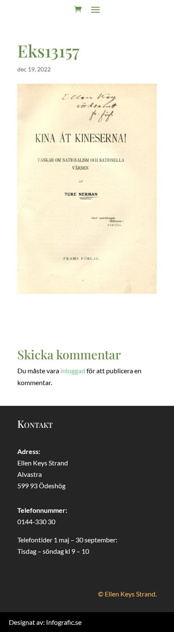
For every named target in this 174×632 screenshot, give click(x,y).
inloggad (72, 371)
